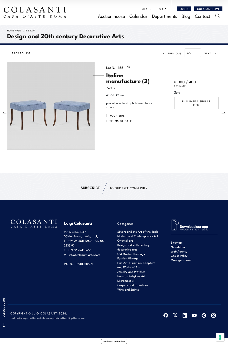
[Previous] (4, 113)
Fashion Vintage (127, 258)
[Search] (217, 16)
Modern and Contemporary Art (137, 236)
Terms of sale (121, 121)
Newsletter (178, 247)
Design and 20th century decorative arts (133, 247)
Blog (186, 15)
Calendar (138, 15)
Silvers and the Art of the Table (138, 231)
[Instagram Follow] (213, 315)
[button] (161, 9)
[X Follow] (175, 315)
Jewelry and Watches (131, 271)
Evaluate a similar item (196, 103)
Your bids (117, 115)
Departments (164, 15)
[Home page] (35, 12)
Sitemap (176, 242)
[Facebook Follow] (165, 315)
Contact (202, 15)
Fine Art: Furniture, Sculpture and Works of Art (136, 265)
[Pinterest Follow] (204, 315)
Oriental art (125, 240)
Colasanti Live (208, 8)
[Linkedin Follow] (185, 315)
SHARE (147, 8)
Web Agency (179, 251)
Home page (14, 30)
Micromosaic (125, 280)
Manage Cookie (181, 260)
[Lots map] (189, 224)
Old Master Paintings (131, 254)
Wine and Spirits (128, 289)
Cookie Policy (179, 256)
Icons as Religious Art (131, 276)
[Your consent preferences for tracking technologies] (220, 337)
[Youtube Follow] (194, 315)
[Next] (223, 113)
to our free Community (114, 187)
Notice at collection (114, 341)
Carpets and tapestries (132, 285)
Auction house (111, 15)
